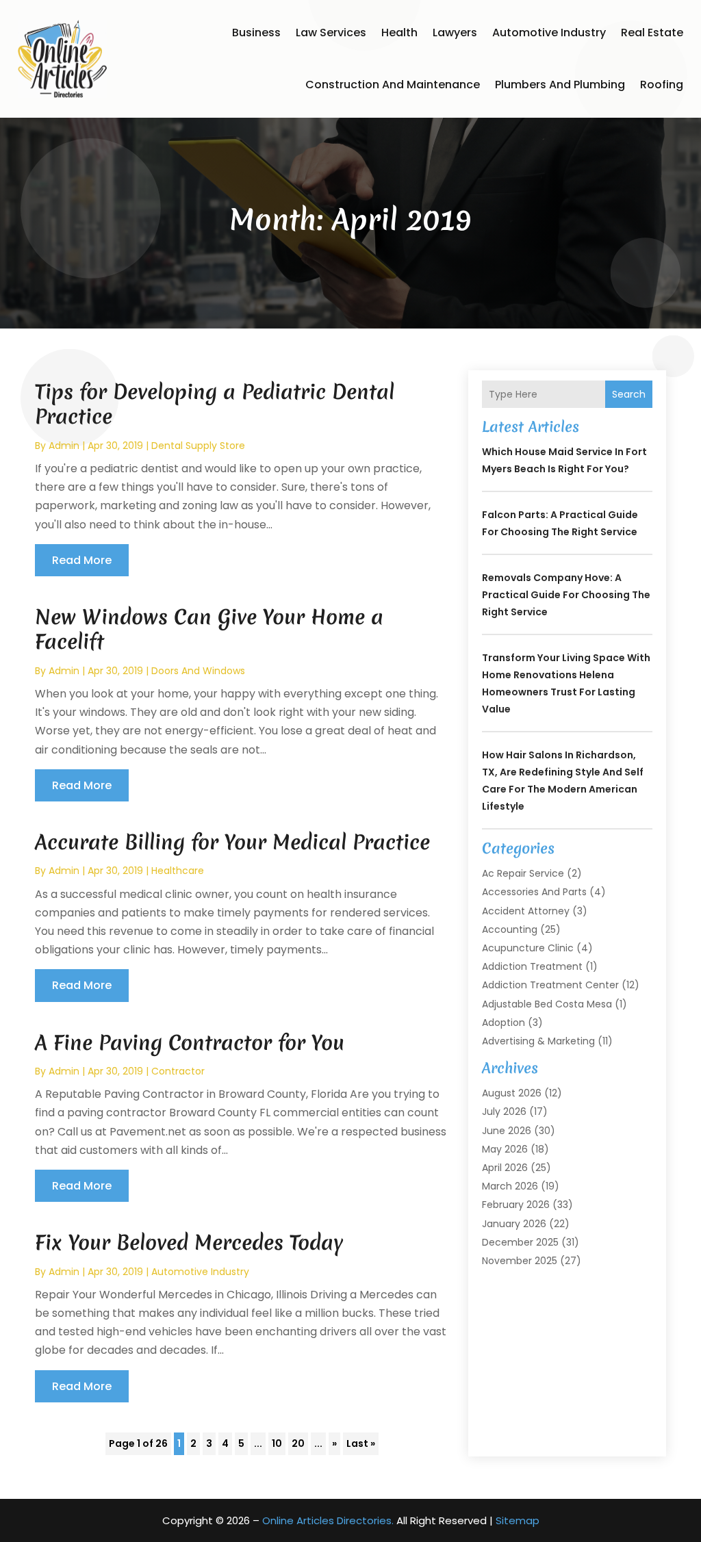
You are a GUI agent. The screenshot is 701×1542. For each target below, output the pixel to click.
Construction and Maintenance (392, 84)
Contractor (178, 1071)
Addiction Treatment (532, 966)
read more (82, 560)
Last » (360, 1443)
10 (277, 1443)
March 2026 (510, 1186)
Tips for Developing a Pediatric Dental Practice (214, 404)
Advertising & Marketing (538, 1041)
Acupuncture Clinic (528, 948)
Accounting (509, 929)
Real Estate (652, 32)
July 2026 (504, 1111)
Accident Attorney (526, 911)
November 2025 (519, 1261)
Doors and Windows (198, 671)
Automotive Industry (549, 32)
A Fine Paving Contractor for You (189, 1043)
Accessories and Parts (534, 892)
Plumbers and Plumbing (560, 84)
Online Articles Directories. (328, 1520)
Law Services (331, 32)
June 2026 (506, 1131)
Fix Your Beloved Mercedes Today (189, 1243)
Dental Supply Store (198, 445)
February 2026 (516, 1204)
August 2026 (511, 1093)
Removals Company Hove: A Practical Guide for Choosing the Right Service (566, 595)
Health (399, 32)
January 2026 (514, 1224)
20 (298, 1443)
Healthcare (177, 870)
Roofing (661, 84)
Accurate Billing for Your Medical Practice (232, 842)
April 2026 (505, 1167)
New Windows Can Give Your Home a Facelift (209, 629)
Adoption (503, 1022)
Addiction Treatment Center (550, 985)
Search (629, 394)
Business (256, 32)
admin (64, 445)
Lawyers (455, 32)
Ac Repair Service (523, 873)
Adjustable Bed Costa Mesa (547, 1004)
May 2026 (505, 1149)
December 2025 (520, 1242)
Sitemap (517, 1520)
